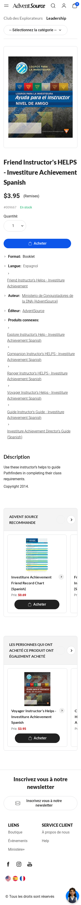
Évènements (17, 841)
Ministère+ (16, 849)
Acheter (40, 243)
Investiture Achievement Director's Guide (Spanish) (38, 434)
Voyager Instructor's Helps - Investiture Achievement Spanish (37, 395)
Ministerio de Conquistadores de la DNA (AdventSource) (47, 299)
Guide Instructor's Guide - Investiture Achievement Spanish (35, 415)
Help (45, 841)
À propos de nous (56, 832)
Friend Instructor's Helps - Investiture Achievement (36, 283)
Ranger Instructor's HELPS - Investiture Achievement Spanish (37, 376)
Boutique (15, 832)
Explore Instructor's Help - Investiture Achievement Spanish (36, 337)
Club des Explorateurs (23, 18)
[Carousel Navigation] (39, 519)
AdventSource (33, 311)
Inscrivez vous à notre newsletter (44, 803)
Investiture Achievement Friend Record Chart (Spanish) (31, 583)
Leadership (56, 18)
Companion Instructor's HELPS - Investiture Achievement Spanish (41, 357)
